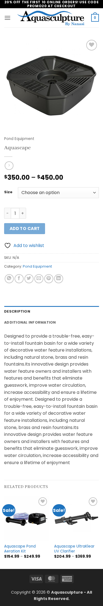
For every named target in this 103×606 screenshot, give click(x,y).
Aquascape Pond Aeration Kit (20, 549)
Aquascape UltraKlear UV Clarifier (74, 549)
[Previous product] (9, 165)
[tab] (51, 311)
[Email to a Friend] (38, 278)
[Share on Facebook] (19, 278)
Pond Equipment (19, 138)
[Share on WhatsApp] (9, 278)
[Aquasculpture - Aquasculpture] (51, 18)
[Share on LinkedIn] (58, 278)
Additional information (30, 322)
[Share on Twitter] (29, 278)
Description (17, 311)
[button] (7, 17)
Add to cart (25, 228)
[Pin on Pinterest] (48, 278)
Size (8, 192)
